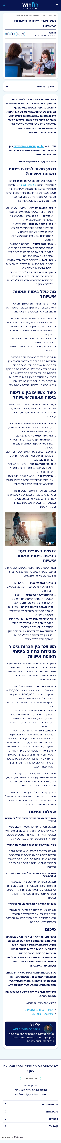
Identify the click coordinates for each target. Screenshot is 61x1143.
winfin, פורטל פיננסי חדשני (29, 146)
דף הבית (52, 15)
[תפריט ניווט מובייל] (57, 5)
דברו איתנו (31, 1078)
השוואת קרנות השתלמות (39, 1009)
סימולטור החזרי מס (42, 1013)
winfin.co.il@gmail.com (30, 1094)
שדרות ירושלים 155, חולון (30, 1090)
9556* (30, 1085)
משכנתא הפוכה (27, 184)
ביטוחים (44, 15)
